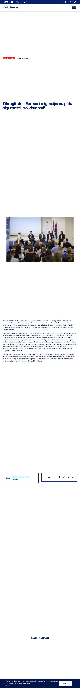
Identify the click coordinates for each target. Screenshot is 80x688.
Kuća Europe (25, 477)
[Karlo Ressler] (66, 2)
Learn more (10, 686)
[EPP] (18, 2)
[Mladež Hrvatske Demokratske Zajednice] (12, 2)
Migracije (16, 477)
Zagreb (15, 479)
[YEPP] (25, 2)
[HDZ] (6, 2)
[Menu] (73, 7)
